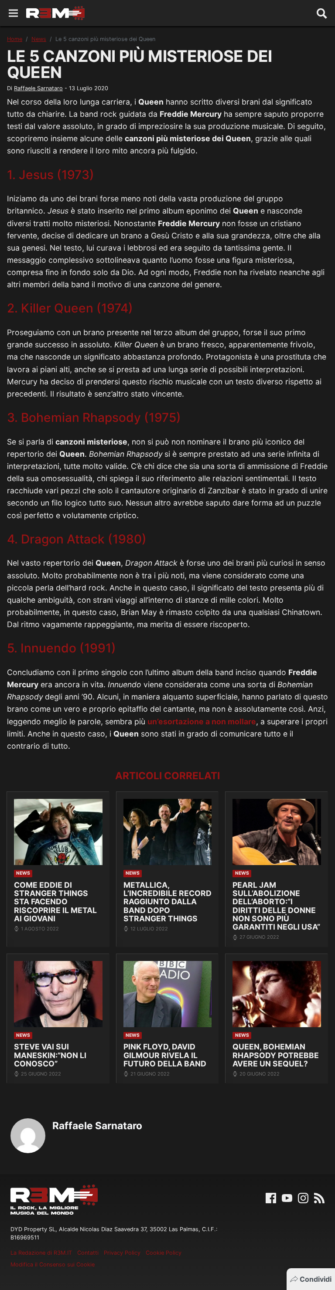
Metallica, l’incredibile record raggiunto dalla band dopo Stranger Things (167, 902)
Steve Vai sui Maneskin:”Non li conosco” (50, 1055)
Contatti (88, 1252)
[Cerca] (322, 13)
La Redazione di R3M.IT (41, 1252)
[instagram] (303, 1197)
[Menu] (13, 13)
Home (14, 39)
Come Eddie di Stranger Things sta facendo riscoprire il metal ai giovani (55, 902)
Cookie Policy (163, 1252)
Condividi (316, 1279)
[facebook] (271, 1197)
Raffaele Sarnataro (38, 88)
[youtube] (287, 1197)
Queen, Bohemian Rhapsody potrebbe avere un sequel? (275, 1055)
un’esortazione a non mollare (201, 721)
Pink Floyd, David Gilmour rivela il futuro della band (164, 1055)
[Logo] (55, 13)
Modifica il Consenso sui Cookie (52, 1264)
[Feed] (319, 1197)
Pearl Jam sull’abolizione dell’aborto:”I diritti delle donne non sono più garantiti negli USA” (276, 906)
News (38, 39)
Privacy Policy (122, 1252)
